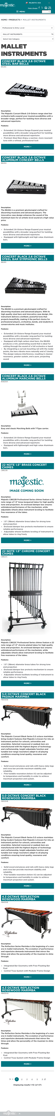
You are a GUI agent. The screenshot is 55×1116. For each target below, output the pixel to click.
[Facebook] (39, 7)
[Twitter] (42, 7)
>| (45, 1079)
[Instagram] (46, 7)
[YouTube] (49, 7)
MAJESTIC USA (35, 3)
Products (14, 20)
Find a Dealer (33, 8)
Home (4, 20)
